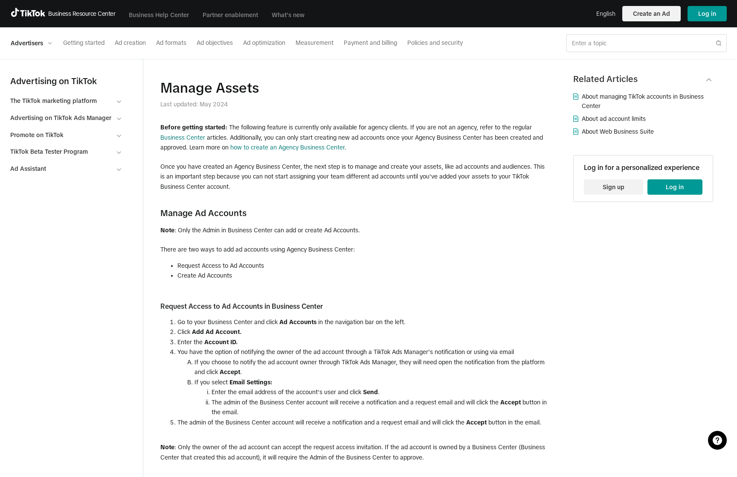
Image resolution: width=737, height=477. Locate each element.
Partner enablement (230, 15)
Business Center (182, 137)
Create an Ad (651, 13)
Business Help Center (159, 15)
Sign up (613, 187)
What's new (288, 15)
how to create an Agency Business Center (287, 147)
